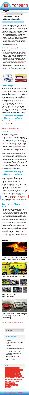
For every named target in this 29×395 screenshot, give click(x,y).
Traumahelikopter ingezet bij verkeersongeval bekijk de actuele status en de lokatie (14, 358)
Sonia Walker (6, 22)
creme (13, 373)
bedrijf (7, 371)
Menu (3, 8)
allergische (8, 370)
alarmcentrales (19, 182)
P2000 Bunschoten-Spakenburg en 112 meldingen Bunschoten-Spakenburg (14, 316)
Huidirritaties (12, 375)
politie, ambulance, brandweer (18, 196)
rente (16, 385)
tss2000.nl (7, 392)
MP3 (14, 377)
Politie (12, 324)
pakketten (8, 383)
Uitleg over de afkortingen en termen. (10, 120)
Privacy (17, 393)
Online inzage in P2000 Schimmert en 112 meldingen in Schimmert (14, 258)
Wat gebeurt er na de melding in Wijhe (9, 295)
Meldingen (20, 22)
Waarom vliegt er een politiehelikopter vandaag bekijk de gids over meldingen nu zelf (15, 348)
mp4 (17, 377)
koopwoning (8, 377)
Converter (8, 373)
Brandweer (20, 322)
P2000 (8, 324)
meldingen (4, 104)
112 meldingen (8, 322)
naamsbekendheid (10, 379)
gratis (7, 375)
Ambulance (14, 322)
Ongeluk (4, 324)
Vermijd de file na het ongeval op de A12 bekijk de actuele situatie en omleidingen (14, 353)
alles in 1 (14, 370)
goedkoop (18, 373)
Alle (11, 393)
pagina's (13, 393)
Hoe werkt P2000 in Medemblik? (13, 277)
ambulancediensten (18, 146)
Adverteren (16, 368)
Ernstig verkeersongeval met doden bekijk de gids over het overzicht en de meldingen (15, 344)
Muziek (21, 377)
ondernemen (14, 44)
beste (11, 371)
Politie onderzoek (9, 385)
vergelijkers (8, 387)
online (12, 381)
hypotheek (19, 375)
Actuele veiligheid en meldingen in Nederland (14, 339)
